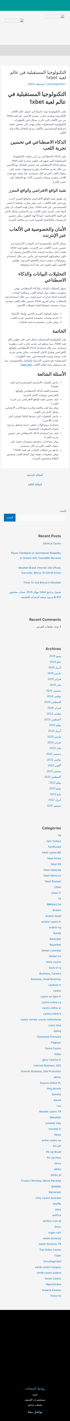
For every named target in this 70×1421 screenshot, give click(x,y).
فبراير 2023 (54, 742)
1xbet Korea (54, 858)
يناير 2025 (55, 684)
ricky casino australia (48, 1197)
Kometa (56, 1094)
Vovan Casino (53, 1278)
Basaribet (55, 944)
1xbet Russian (53, 881)
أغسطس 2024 (52, 701)
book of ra (55, 967)
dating (57, 1030)
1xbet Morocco (52, 875)
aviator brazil (53, 915)
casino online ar (51, 1007)
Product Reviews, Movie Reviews (41, 1180)
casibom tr (54, 984)
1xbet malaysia (52, 869)
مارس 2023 (54, 736)
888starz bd (54, 904)
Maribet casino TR (50, 1111)
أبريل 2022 (54, 799)
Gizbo (57, 1054)
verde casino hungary (48, 1267)
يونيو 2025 (55, 655)
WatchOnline (53, 1284)
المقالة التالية (35, 484)
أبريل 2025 (54, 667)
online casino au (51, 1140)
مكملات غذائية (35, 1405)
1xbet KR (56, 864)
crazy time (54, 1025)
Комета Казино (51, 1290)
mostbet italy (53, 1123)
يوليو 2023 (55, 724)
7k (59, 898)
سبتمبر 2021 (54, 805)
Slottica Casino (52, 543)
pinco (58, 1163)
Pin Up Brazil (53, 1151)
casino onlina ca (51, 1002)
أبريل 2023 (54, 730)
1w (59, 835)
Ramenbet (55, 1192)
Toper (57, 1255)
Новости (55, 1295)
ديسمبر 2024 (53, 690)
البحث (63, 510)
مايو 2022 (55, 794)
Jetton (57, 1077)
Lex (59, 1105)
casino (57, 990)
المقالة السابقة (35, 474)
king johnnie (54, 1088)
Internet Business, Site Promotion (41, 1071)
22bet (57, 887)
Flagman (56, 1042)
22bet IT (56, 892)
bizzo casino (53, 961)
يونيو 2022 (55, 788)
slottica (56, 1215)
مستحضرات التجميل (35, 1399)
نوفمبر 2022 (54, 759)
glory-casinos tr (51, 1059)
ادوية (35, 1394)
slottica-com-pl (52, 1220)
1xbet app (26, 364)
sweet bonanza (52, 1238)
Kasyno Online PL (50, 1082)
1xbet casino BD (51, 852)
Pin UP (57, 1146)
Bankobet (55, 938)
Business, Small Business (46, 979)
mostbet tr (55, 1128)
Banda (57, 933)
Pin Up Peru (54, 1157)
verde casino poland (49, 1272)
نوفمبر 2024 (54, 696)
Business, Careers (50, 973)
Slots (58, 1209)
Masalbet (55, 1117)
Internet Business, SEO (47, 1065)
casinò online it (52, 1013)
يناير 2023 (55, 747)
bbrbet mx (55, 956)
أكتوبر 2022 (54, 765)
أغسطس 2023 (52, 719)
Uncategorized (55, 83)
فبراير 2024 (54, 707)
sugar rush (54, 1232)
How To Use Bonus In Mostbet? (42, 582)
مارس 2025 (54, 673)
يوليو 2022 (55, 782)
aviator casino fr (51, 921)
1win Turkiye (53, 841)
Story (58, 1226)
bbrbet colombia (51, 950)
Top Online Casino (50, 1249)
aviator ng (55, 927)
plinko (57, 1169)
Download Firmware (49, 1036)
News (57, 1134)
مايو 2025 (55, 661)
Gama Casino (53, 1048)
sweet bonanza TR (50, 1243)
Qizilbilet (56, 1186)
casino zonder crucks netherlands (41, 1019)
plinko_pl (56, 1174)
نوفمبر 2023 (54, 713)
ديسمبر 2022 (53, 753)
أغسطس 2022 (52, 776)
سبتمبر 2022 (54, 771)
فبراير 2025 (54, 678)
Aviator (57, 910)
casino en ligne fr (51, 996)
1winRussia (54, 846)
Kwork (57, 1100)
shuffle (57, 1203)
